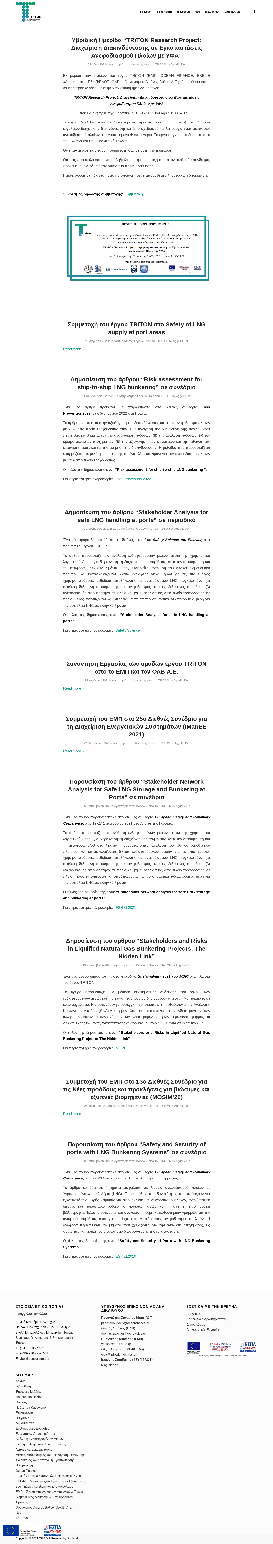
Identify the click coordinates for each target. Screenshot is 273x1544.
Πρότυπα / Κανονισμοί (31, 1407)
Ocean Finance (26, 1470)
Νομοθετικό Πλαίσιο (29, 1397)
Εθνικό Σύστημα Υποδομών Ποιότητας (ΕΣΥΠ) (48, 1476)
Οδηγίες (21, 1402)
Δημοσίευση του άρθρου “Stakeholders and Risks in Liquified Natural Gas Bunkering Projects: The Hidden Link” (136, 948)
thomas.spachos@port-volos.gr (123, 1333)
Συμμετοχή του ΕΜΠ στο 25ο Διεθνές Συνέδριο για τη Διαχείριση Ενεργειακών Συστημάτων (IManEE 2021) (136, 726)
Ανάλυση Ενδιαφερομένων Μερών (40, 1439)
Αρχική (20, 1381)
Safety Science (127, 630)
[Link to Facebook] (254, 12)
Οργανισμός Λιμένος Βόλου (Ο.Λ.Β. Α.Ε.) (45, 1507)
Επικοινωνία (24, 1412)
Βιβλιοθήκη (23, 1386)
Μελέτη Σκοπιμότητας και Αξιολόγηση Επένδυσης (50, 1455)
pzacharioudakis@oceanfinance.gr (125, 1323)
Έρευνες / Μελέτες (28, 1391)
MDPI (120, 1048)
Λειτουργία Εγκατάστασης (34, 1449)
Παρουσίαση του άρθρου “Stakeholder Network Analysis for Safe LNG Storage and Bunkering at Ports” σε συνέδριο (136, 789)
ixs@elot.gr (109, 1365)
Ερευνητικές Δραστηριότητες (36, 1433)
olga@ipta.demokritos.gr (118, 1354)
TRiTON (44, 1538)
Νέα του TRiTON (155, 64)
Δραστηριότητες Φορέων (125, 64)
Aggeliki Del (177, 64)
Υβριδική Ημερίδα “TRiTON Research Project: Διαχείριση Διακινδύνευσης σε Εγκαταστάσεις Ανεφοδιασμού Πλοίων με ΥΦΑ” (136, 48)
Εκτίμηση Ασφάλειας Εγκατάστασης (41, 1444)
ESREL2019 (125, 1256)
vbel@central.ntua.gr (34, 1358)
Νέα (18, 1512)
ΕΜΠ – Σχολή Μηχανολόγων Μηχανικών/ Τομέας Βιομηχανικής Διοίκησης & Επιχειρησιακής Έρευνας (50, 1497)
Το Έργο (22, 1518)
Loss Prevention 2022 (133, 479)
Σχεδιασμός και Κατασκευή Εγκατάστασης (45, 1460)
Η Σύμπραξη (24, 1465)
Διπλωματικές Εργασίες (32, 1428)
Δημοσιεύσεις (25, 1423)
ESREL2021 (125, 907)
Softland (72, 1538)
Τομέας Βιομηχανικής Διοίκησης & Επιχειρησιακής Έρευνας (45, 1338)
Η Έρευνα (22, 1418)
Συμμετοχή (134, 194)
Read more (72, 349)
